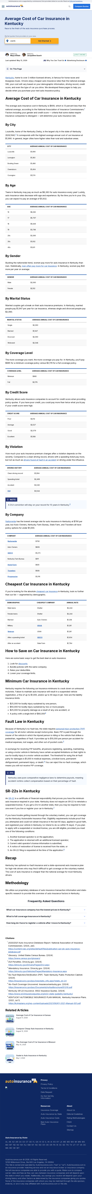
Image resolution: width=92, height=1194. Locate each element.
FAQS (69, 1122)
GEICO (10, 553)
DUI (9, 491)
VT (78, 1145)
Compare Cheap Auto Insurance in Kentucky (35, 1028)
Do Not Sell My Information (47, 1097)
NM (29, 1145)
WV (10, 1148)
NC (36, 1145)
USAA (39, 626)
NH (21, 1145)
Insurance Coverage (49, 1110)
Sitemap (70, 1130)
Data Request (46, 1092)
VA (81, 1145)
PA (54, 1145)
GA (37, 1142)
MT (10, 1145)
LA (61, 1142)
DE (30, 1142)
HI (40, 1142)
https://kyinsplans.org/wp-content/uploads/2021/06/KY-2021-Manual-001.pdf (45, 1003)
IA (51, 1142)
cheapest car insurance (47, 591)
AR (16, 1142)
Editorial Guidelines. (76, 1)
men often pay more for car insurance (39, 266)
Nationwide (10, 521)
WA (6, 1148)
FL (34, 1142)
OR (51, 1145)
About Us (71, 1110)
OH (43, 1145)
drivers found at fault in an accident (40, 460)
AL (6, 1142)
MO (6, 1145)
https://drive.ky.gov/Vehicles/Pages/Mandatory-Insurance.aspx (38, 971)
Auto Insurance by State (51, 1114)
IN (48, 1142)
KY (58, 1142)
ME (64, 1142)
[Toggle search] (69, 6)
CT (27, 1142)
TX (71, 1145)
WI (14, 1148)
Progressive (13, 576)
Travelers (11, 571)
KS (54, 1142)
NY (33, 1145)
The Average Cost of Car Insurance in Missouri (35, 1042)
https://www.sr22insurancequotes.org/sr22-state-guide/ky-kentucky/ (40, 994)
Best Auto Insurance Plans (49, 1123)
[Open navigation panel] (3, 6)
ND (40, 1145)
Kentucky (9, 77)
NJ (25, 1145)
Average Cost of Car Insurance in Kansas (33, 1015)
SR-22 (11, 798)
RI (57, 1145)
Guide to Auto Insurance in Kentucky (31, 1055)
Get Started (43, 41)
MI (76, 1142)
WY (18, 1148)
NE (14, 1145)
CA (20, 1142)
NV (18, 1145)
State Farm (12, 565)
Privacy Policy (47, 1084)
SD (63, 1145)
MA (72, 1142)
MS (83, 1142)
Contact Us (71, 1126)
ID (43, 1142)
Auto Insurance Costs (50, 1118)
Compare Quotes (82, 6)
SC (60, 1145)
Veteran (11, 631)
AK (10, 1142)
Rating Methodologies (76, 1118)
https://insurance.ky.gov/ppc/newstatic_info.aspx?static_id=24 (37, 981)
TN (67, 1145)
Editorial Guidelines (75, 1114)
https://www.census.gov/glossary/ (24, 958)
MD (68, 1142)
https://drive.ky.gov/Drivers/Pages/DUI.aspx (28, 965)
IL (46, 1142)
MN (79, 1142)
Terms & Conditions (49, 1088)
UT (74, 1145)
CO (23, 1142)
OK (47, 1145)
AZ (13, 1142)
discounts (22, 663)
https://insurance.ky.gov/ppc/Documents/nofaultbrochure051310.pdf (40, 987)
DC (84, 1145)
